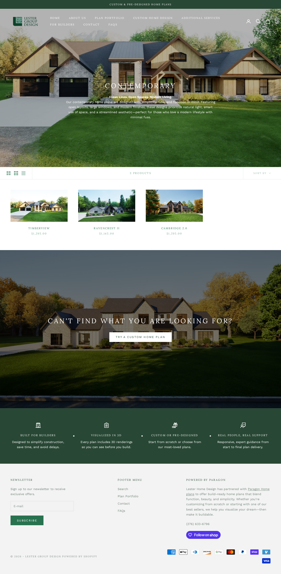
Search (123, 489)
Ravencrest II (107, 228)
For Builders (62, 24)
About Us (77, 18)
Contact (91, 24)
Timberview (39, 228)
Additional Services (201, 18)
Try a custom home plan (140, 337)
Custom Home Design (153, 18)
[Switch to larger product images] (9, 173)
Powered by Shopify (79, 556)
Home (55, 18)
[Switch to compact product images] (23, 173)
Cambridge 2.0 (174, 228)
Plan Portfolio (109, 18)
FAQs (112, 24)
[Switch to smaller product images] (16, 173)
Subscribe (27, 520)
